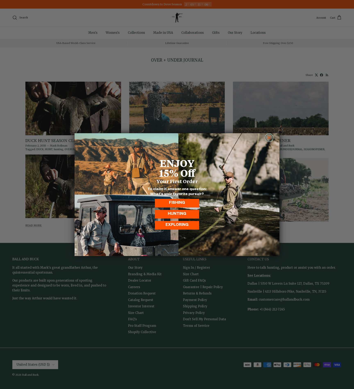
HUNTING (177, 214)
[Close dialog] (269, 137)
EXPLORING (177, 225)
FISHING (177, 203)
